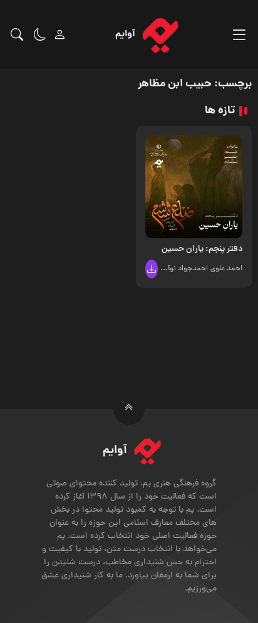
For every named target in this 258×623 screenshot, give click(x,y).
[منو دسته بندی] (239, 34)
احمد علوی (226, 269)
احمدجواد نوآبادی (181, 269)
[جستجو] (17, 34)
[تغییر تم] (40, 34)
